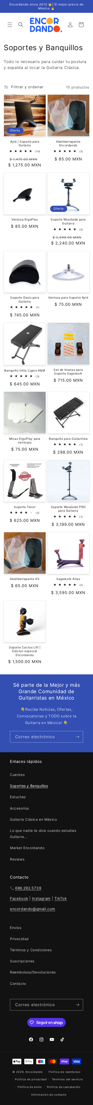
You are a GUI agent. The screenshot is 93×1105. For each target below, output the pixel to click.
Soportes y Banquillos (29, 786)
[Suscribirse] (77, 737)
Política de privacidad (31, 1079)
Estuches (18, 797)
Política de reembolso (65, 1072)
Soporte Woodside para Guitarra (68, 221)
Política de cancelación (63, 1087)
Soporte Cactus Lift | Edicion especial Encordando (25, 651)
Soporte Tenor (24, 507)
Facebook (19, 898)
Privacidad (19, 939)
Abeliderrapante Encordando (68, 143)
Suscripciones (22, 961)
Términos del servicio (67, 1079)
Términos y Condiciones (31, 950)
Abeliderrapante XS (24, 579)
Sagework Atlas (68, 579)
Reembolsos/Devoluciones (33, 972)
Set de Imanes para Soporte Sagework (68, 372)
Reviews (17, 859)
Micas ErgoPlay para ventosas (24, 440)
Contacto (18, 983)
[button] (9, 24)
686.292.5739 (28, 888)
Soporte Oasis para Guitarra (24, 299)
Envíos (15, 928)
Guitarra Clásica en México (33, 819)
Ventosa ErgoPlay (24, 219)
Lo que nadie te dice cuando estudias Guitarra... (43, 833)
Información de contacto (49, 1094)
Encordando (34, 1072)
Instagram (41, 898)
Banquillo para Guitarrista (68, 439)
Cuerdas (17, 775)
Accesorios (19, 808)
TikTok (60, 898)
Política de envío (30, 1087)
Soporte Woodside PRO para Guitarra (68, 509)
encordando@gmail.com (32, 908)
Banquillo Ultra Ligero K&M (24, 370)
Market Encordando (27, 848)
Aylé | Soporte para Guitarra (24, 143)
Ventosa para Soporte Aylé (68, 297)
